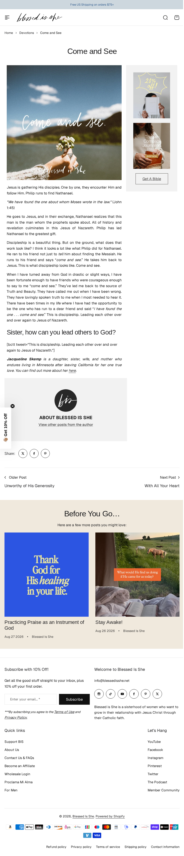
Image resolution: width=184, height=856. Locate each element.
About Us (11, 750)
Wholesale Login (17, 774)
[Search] (165, 17)
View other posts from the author (66, 424)
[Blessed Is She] (39, 17)
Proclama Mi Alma (18, 782)
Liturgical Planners (89, 5)
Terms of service (108, 847)
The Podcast (157, 782)
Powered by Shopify (110, 816)
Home (8, 33)
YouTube (154, 741)
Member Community (164, 790)
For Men (11, 790)
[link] (22, 453)
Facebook (155, 750)
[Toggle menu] (7, 17)
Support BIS (14, 741)
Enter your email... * (25, 699)
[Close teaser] (12, 406)
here (72, 370)
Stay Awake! (109, 622)
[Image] (151, 95)
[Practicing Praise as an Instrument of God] (46, 575)
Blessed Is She (83, 816)
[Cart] (177, 17)
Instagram (155, 758)
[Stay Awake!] (137, 575)
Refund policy (56, 847)
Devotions (26, 33)
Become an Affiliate (19, 766)
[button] (5, 428)
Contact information (165, 847)
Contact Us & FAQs (19, 758)
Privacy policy (81, 847)
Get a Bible (151, 178)
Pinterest (155, 766)
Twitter (153, 774)
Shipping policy (136, 847)
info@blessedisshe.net (111, 680)
